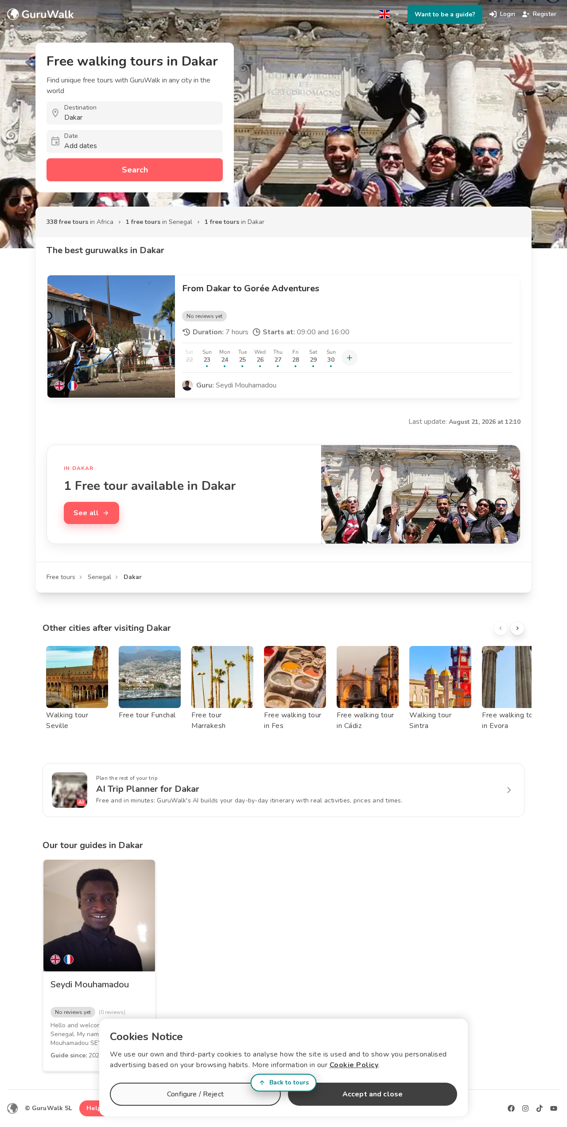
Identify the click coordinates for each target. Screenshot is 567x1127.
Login (507, 14)
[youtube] (554, 1108)
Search (135, 169)
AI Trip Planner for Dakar (147, 789)
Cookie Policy (354, 1065)
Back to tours (289, 1082)
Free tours (61, 577)
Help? (95, 1108)
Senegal (99, 577)
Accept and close (372, 1094)
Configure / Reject (195, 1094)
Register (544, 14)
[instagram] (525, 1108)
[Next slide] (517, 628)
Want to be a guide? (445, 14)
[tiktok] (539, 1108)
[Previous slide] (500, 628)
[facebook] (511, 1108)
